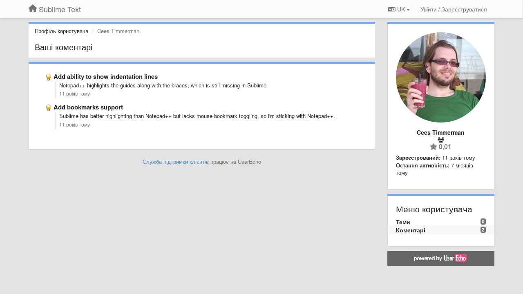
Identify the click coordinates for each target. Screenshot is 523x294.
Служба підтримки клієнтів (176, 161)
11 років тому (74, 93)
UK (401, 9)
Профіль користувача (61, 31)
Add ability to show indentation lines (106, 76)
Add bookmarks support (88, 106)
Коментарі (410, 230)
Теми (403, 222)
